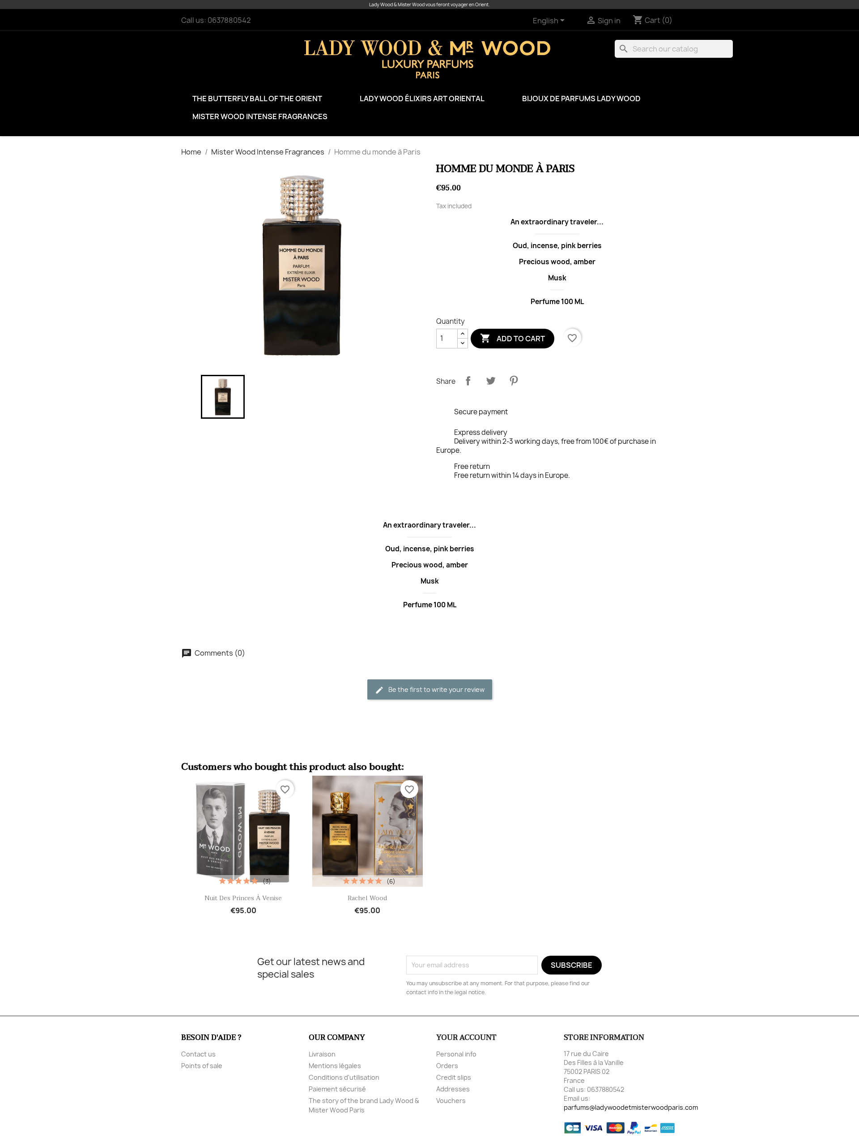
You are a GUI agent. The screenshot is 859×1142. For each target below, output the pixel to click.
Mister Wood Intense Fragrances (259, 116)
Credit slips (453, 1077)
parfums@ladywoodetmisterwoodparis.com (631, 1107)
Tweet (491, 381)
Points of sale (201, 1065)
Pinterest (514, 381)
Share (468, 381)
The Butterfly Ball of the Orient (257, 98)
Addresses (453, 1089)
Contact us (198, 1054)
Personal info (456, 1054)
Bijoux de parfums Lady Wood (581, 98)
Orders (447, 1065)
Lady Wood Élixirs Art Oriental (422, 98)
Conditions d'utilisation (344, 1077)
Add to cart (512, 338)
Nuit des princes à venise (243, 898)
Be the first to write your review (436, 689)
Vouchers (451, 1100)
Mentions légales (335, 1065)
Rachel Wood (367, 898)
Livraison (322, 1054)
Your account (466, 1037)
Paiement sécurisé (337, 1089)
